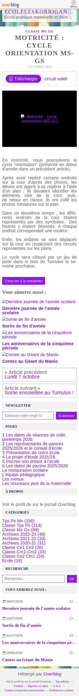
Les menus (13, 479)
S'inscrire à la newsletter (24, 281)
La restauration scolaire (25, 470)
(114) (22, 525)
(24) (24, 551)
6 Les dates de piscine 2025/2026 (35, 465)
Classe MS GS (39, 31)
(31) (23, 543)
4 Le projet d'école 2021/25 (28, 457)
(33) (23, 538)
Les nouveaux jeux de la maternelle (36, 483)
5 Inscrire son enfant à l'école (30, 461)
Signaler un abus (38, 686)
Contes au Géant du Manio (27, 659)
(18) (12, 560)
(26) (22, 547)
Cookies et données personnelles (24, 690)
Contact (18, 686)
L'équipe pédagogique (23, 474)
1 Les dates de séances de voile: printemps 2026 (34, 437)
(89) (20, 529)
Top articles (62, 681)
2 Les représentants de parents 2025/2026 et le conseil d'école (32, 446)
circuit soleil (56, 79)
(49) (23, 534)
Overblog (52, 674)
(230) (18, 520)
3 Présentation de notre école (31, 452)
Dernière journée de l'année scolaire (36, 608)
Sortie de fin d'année (21, 625)
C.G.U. (57, 686)
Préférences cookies (61, 690)
